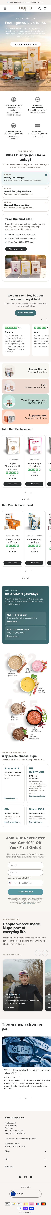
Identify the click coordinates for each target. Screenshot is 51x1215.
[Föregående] (42, 319)
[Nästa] (47, 319)
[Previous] (38, 953)
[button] (5, 8)
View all (25, 499)
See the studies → (12, 822)
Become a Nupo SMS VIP (19, 878)
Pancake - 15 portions (34, 541)
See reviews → (10, 798)
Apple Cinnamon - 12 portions (12, 466)
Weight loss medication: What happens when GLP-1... (27, 1072)
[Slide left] (20, 493)
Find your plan (16, 249)
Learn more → (13, 621)
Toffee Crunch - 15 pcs (12, 541)
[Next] (45, 953)
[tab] (25, 178)
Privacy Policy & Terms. (28, 903)
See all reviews (25, 313)
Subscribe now (25, 892)
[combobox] (12, 883)
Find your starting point (25, 44)
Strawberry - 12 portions (34, 465)
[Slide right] (31, 493)
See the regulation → (37, 797)
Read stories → (35, 822)
